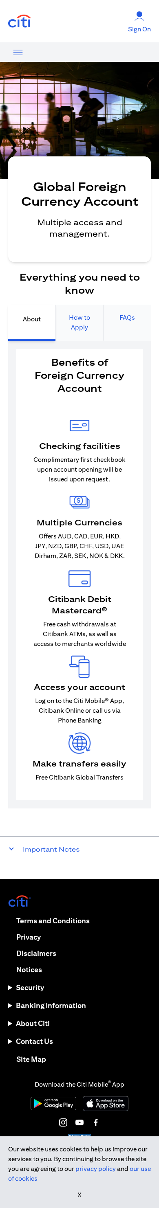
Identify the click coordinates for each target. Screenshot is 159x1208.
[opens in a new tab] (19, 21)
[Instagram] (63, 1122)
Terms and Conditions (53, 920)
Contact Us (34, 1041)
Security (30, 987)
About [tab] (32, 319)
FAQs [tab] (127, 317)
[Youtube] (79, 1122)
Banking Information (51, 1005)
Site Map (31, 1059)
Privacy (28, 937)
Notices (29, 969)
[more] (18, 52)
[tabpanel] (79, 574)
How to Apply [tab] (79, 322)
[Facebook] (96, 1122)
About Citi (33, 1023)
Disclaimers (36, 953)
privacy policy (95, 1169)
